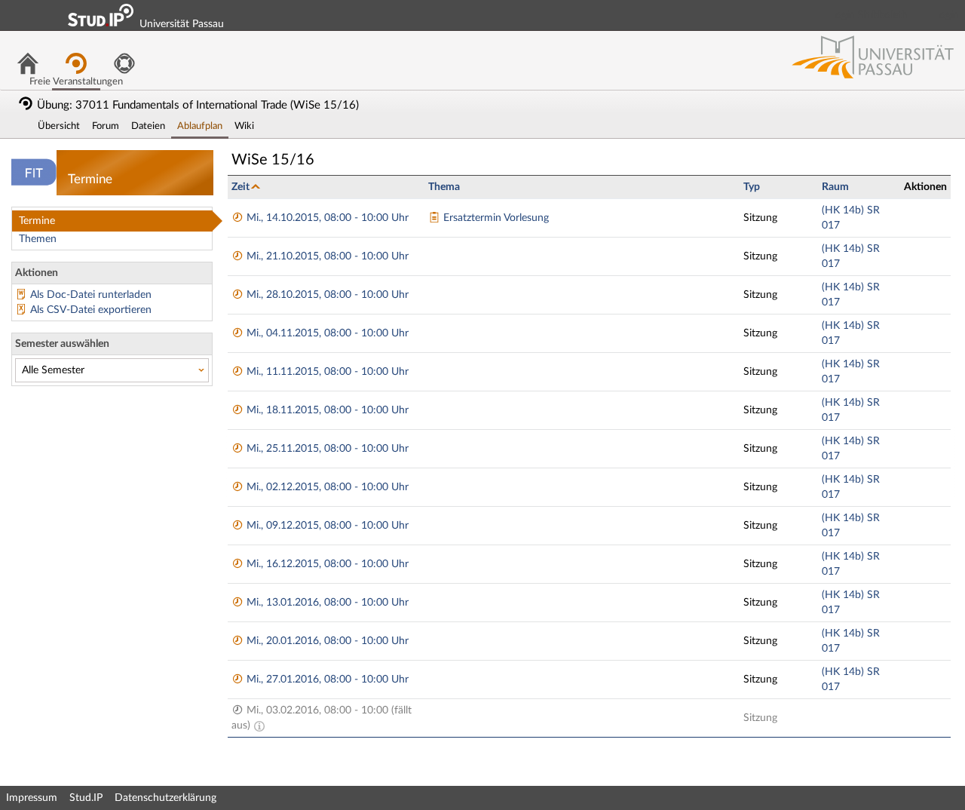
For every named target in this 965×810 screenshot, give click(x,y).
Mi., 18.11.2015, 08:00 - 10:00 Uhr (326, 410)
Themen (38, 239)
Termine (37, 221)
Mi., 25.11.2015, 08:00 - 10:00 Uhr (326, 448)
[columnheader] (326, 186)
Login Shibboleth (869, 15)
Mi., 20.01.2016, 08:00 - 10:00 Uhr (326, 641)
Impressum (31, 798)
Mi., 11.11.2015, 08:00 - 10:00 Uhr (326, 372)
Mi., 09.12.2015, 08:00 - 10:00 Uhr (326, 525)
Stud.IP (86, 798)
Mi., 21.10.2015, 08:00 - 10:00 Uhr (326, 256)
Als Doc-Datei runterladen (91, 295)
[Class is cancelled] (259, 725)
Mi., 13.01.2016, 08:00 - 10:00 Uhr (326, 602)
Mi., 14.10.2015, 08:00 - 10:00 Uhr (326, 218)
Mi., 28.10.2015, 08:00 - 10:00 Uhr (326, 295)
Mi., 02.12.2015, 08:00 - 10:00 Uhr (326, 487)
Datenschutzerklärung (165, 798)
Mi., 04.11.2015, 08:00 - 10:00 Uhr (326, 333)
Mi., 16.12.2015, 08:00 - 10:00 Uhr (326, 564)
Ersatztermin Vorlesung (494, 218)
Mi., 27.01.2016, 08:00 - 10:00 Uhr (326, 679)
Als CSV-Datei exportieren (91, 310)
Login (947, 15)
